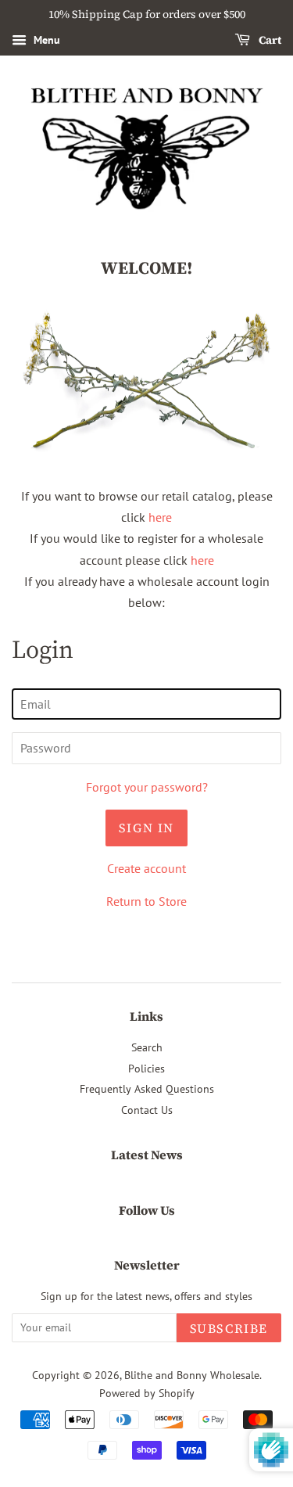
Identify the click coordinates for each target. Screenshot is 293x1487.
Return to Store (146, 901)
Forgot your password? (147, 787)
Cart (268, 40)
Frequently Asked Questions (147, 1089)
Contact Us (147, 1110)
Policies (146, 1068)
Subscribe (229, 1328)
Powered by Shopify (147, 1393)
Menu (45, 40)
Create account (146, 868)
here (160, 517)
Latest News (147, 1154)
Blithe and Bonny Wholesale (191, 1375)
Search (147, 1047)
